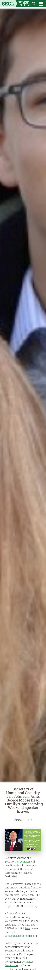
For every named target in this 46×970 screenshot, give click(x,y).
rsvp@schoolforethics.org (22, 935)
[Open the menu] (39, 4)
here (27, 928)
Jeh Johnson (22, 861)
